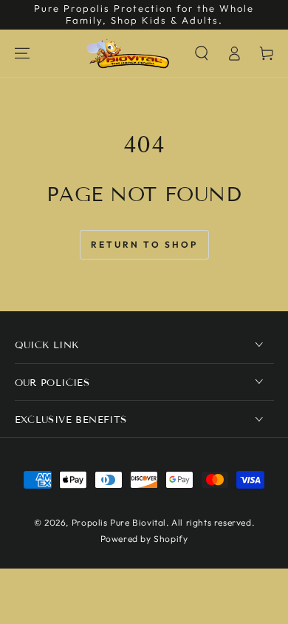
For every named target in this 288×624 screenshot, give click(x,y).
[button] (201, 53)
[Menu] (22, 53)
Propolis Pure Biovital (119, 522)
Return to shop (144, 244)
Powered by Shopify (144, 538)
